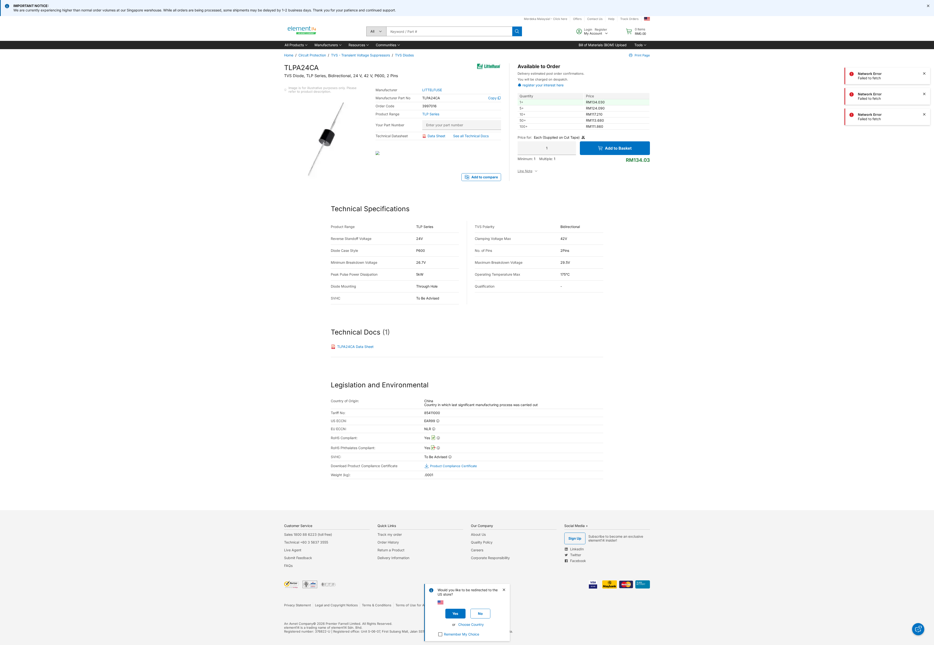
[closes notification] (928, 6)
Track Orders (629, 19)
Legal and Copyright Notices (336, 605)
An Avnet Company (298, 624)
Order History (388, 542)
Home (288, 55)
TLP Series (430, 114)
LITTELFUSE (432, 90)
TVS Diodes (404, 55)
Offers (577, 19)
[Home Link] (302, 31)
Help (611, 19)
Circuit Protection (312, 55)
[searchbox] (449, 31)
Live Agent (292, 550)
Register (601, 29)
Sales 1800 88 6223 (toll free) (308, 534)
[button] (296, 45)
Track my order (389, 534)
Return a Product (390, 550)
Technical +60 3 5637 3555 (306, 542)
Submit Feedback (298, 558)
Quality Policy (482, 542)
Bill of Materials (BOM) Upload (603, 45)
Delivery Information (393, 558)
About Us (478, 534)
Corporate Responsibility (490, 558)
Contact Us (594, 19)
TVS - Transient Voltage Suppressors (360, 55)
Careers (477, 550)
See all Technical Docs (471, 136)
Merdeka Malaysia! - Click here (545, 19)
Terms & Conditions (376, 605)
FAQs (288, 565)
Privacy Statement (297, 605)
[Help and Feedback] (918, 629)
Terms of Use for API (411, 605)
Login (588, 29)
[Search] (517, 31)
